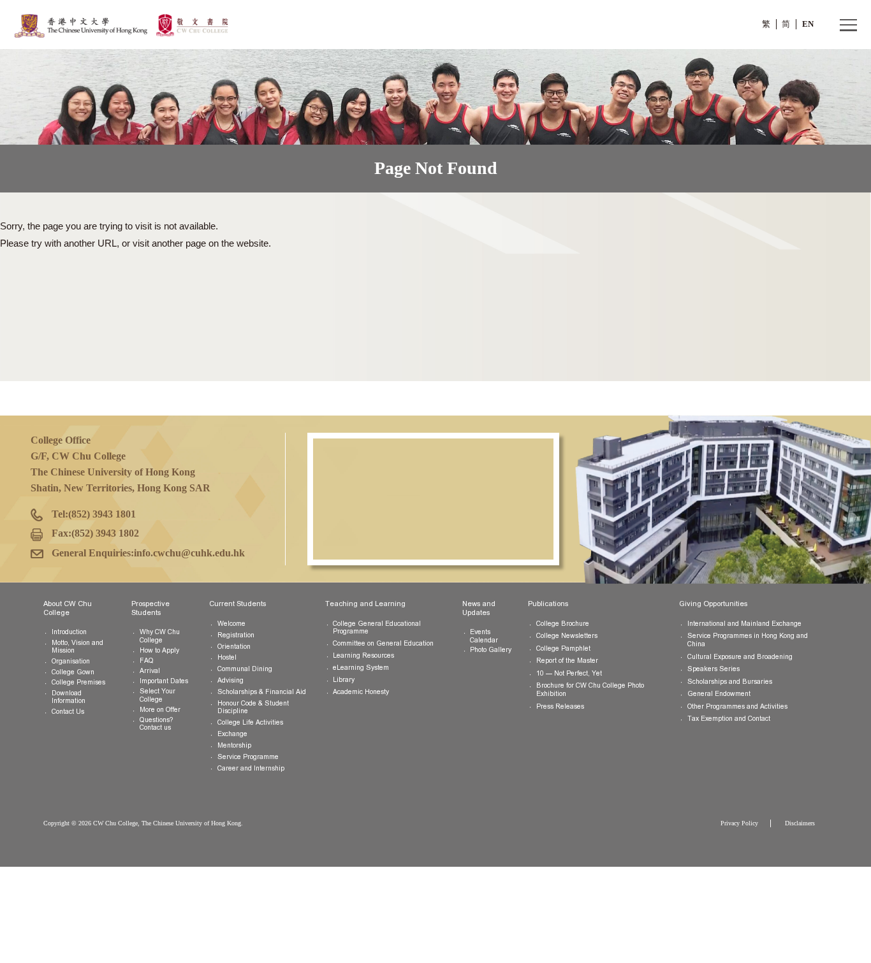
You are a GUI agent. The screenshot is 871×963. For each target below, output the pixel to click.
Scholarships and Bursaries (729, 681)
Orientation (234, 646)
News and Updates (478, 608)
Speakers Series (713, 668)
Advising (230, 680)
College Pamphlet (563, 648)
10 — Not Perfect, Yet (569, 673)
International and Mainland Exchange (744, 623)
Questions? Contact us (156, 724)
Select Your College (157, 695)
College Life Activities (250, 722)
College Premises (78, 682)
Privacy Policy (739, 823)
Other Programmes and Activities (737, 706)
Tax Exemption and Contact (728, 718)
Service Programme (248, 756)
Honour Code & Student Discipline (253, 707)
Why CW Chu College (160, 636)
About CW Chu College (67, 608)
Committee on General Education (383, 643)
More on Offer (160, 709)
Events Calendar (484, 636)
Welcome (231, 623)
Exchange (232, 733)
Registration (235, 635)
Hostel (227, 657)
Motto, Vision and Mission (77, 647)
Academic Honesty (361, 691)
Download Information (68, 697)
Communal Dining (244, 668)
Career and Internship (250, 768)
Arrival (150, 670)
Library (344, 679)
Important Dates (164, 680)
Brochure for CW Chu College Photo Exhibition (590, 689)
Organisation (71, 661)
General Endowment (718, 693)
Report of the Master (567, 660)
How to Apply (159, 650)
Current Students (237, 603)
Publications (548, 603)
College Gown (73, 672)
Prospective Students (150, 608)
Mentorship (234, 745)
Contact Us (68, 711)
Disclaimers (800, 823)
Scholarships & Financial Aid (261, 691)
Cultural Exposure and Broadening (740, 656)
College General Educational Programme (377, 627)
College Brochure (562, 623)
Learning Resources (363, 655)
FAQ (147, 660)
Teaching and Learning (365, 603)
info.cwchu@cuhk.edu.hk (189, 552)
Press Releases (560, 706)
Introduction (69, 631)
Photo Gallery (490, 649)
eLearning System (361, 667)
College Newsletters (566, 635)
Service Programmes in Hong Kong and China (747, 640)
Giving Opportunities (713, 603)
